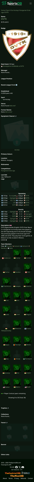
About (5, 478)
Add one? (12, 106)
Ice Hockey (14, 10)
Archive (17, 150)
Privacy (16, 478)
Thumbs (9, 246)
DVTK (7, 12)
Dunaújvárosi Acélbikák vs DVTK (13, 66)
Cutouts (16, 246)
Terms (11, 478)
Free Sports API (6, 465)
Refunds (23, 478)
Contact (30, 478)
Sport (8, 10)
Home (3, 10)
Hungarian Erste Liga (8, 171)
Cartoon (24, 246)
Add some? (8, 112)
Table (11, 248)
